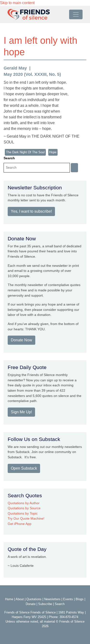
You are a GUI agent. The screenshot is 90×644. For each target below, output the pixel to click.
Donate (31, 604)
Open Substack (24, 468)
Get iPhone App (19, 524)
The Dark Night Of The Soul (25, 152)
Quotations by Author (24, 503)
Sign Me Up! (21, 412)
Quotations (34, 599)
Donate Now (21, 340)
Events (68, 599)
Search (9, 158)
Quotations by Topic (23, 513)
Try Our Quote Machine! (26, 518)
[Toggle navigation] (76, 14)
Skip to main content (17, 3)
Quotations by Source (24, 508)
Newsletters (52, 599)
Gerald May (15, 68)
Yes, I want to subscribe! (31, 211)
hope (52, 152)
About (20, 599)
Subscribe (45, 604)
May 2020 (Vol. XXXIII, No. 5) (32, 74)
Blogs (80, 599)
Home (9, 599)
